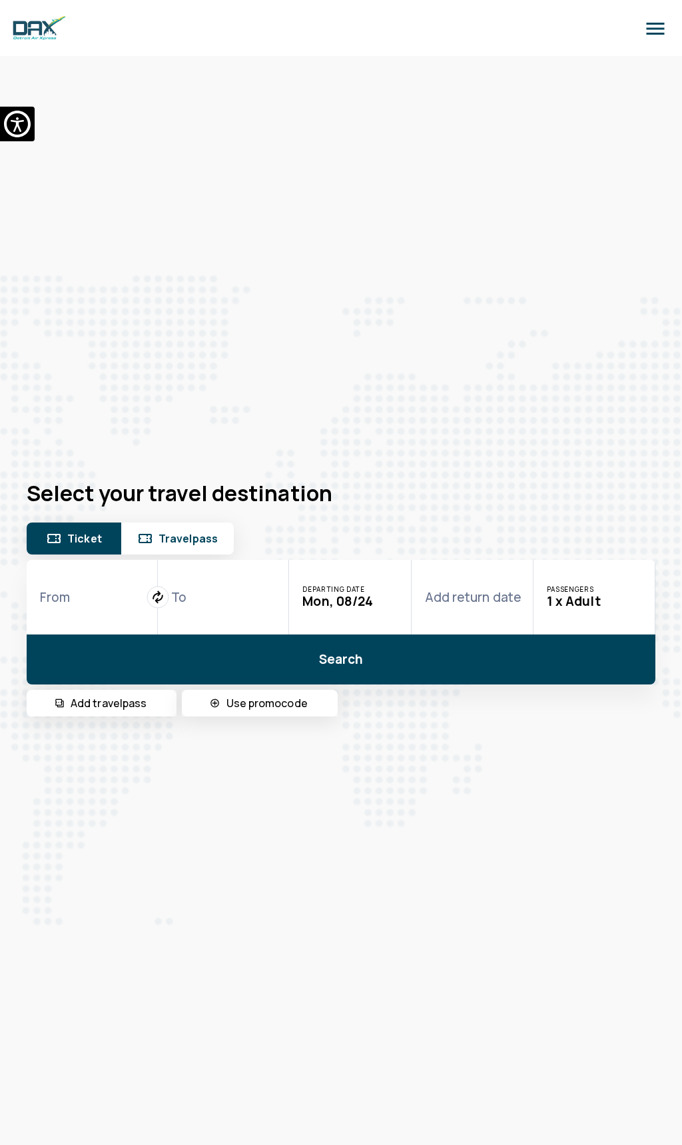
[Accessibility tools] (17, 124)
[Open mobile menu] (655, 28)
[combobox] (92, 597)
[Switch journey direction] (158, 597)
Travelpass (188, 538)
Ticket (84, 538)
